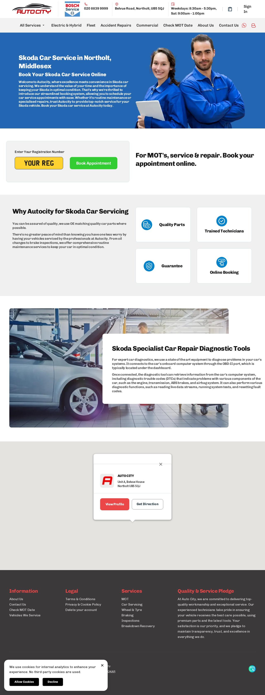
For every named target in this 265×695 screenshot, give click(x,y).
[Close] (161, 464)
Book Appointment (93, 163)
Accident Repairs (116, 25)
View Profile (115, 504)
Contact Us (229, 25)
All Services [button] (30, 25)
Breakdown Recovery (138, 626)
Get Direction (148, 504)
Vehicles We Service (25, 615)
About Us (206, 25)
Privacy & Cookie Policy (83, 604)
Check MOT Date (178, 25)
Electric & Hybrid (66, 25)
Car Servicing (132, 604)
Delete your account (81, 610)
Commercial (147, 25)
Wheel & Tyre (132, 610)
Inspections (130, 621)
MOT (125, 599)
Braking (128, 615)
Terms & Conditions (80, 599)
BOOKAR (109, 671)
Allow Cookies (24, 682)
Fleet (91, 25)
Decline (53, 682)
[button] (132, 530)
